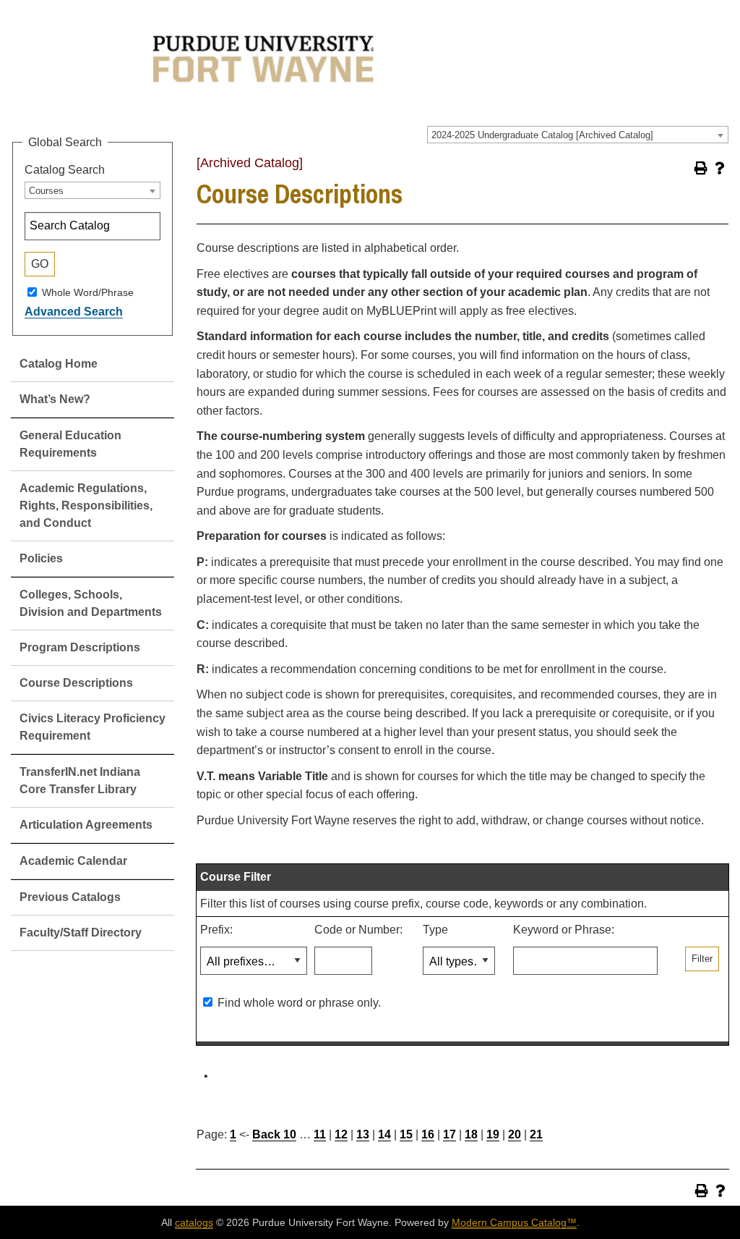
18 (471, 1134)
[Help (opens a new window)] (720, 168)
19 (492, 1134)
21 (536, 1134)
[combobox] (577, 134)
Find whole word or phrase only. (299, 1003)
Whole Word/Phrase (88, 291)
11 (320, 1134)
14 (384, 1134)
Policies (41, 558)
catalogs (194, 1222)
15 (406, 1134)
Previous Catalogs (70, 897)
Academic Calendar (73, 861)
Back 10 (274, 1134)
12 (341, 1134)
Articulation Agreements (86, 825)
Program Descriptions (80, 647)
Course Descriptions (76, 683)
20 (514, 1134)
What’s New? (55, 399)
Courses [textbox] (46, 190)
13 (362, 1134)
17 (449, 1134)
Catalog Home (59, 364)
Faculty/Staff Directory (81, 932)
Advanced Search (74, 311)
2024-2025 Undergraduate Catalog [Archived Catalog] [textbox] (542, 135)
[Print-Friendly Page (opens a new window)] (701, 168)
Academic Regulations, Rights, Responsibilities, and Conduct (86, 505)
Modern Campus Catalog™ (514, 1222)
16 (427, 1134)
